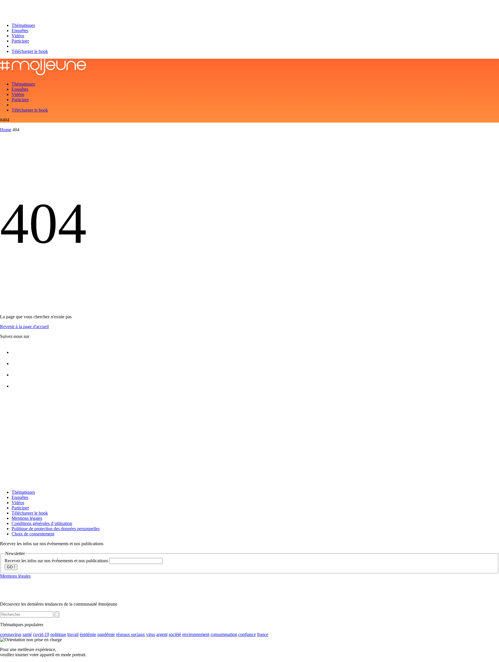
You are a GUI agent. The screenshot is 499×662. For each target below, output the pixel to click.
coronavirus (10, 634)
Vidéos (18, 35)
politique (58, 634)
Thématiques (23, 25)
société (175, 634)
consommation (224, 634)
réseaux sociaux (130, 634)
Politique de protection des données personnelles (56, 528)
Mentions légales (27, 518)
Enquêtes (20, 30)
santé (27, 634)
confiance (247, 634)
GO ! (11, 567)
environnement (195, 634)
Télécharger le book (30, 51)
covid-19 (41, 634)
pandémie (106, 634)
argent (161, 634)
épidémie (88, 634)
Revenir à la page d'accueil (24, 326)
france (262, 634)
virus (150, 634)
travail (73, 634)
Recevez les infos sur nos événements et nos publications (57, 560)
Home (5, 129)
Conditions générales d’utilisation (42, 523)
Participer (20, 40)
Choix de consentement (33, 533)
